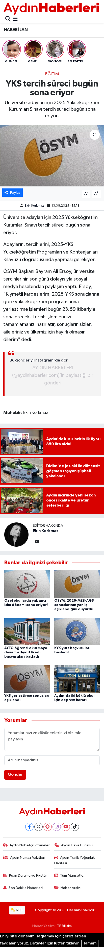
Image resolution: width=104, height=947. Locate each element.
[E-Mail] (37, 542)
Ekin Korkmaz (34, 205)
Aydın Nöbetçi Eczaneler (30, 845)
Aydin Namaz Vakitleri (27, 857)
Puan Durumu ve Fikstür (28, 875)
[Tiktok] (75, 827)
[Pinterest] (47, 827)
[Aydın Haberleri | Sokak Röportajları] (51, 8)
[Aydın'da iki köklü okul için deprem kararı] (77, 679)
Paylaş (15, 192)
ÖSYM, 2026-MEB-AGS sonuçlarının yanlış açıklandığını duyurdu (74, 605)
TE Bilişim (64, 926)
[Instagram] (57, 827)
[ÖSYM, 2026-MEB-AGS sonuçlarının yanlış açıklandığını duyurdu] (77, 584)
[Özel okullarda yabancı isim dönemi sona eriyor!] (27, 584)
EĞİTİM (52, 74)
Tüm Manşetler (72, 875)
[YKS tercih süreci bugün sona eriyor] (52, 155)
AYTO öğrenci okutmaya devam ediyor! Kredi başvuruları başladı (25, 652)
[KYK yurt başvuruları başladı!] (77, 631)
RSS (19, 910)
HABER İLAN (16, 29)
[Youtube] (66, 827)
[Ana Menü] (15, 19)
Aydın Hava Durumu (77, 845)
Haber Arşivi (71, 888)
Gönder (15, 774)
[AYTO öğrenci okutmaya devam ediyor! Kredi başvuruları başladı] (27, 631)
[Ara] (8, 19)
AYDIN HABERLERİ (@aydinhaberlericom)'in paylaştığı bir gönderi (52, 375)
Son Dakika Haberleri (26, 888)
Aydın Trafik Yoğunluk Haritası (74, 860)
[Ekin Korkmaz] (16, 534)
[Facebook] (29, 827)
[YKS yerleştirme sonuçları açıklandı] (27, 679)
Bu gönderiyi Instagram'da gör (39, 360)
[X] (38, 827)
